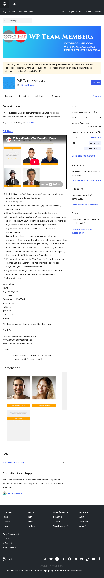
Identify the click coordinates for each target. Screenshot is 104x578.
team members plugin (93, 148)
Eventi (81, 517)
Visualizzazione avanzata (83, 155)
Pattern (31, 526)
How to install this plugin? (14, 462)
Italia (10, 559)
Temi (30, 517)
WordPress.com (11, 534)
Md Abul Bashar (27, 85)
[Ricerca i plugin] (29, 20)
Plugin (30, 521)
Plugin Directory (9, 11)
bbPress (8, 543)
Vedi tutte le (95, 180)
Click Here (30, 122)
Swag (82, 526)
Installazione (40, 96)
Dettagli (8, 96)
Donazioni (85, 521)
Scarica (96, 83)
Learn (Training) (60, 512)
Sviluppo (56, 96)
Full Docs (8, 131)
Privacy (6, 526)
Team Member (95, 143)
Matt (6, 538)
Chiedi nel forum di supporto (85, 204)
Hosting (6, 521)
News (5, 517)
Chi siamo (7, 512)
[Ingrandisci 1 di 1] (63, 376)
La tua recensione (80, 180)
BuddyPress (9, 547)
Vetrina (31, 512)
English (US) (96, 137)
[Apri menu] (100, 4)
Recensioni (23, 96)
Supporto (97, 96)
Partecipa (83, 512)
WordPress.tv (60, 526)
